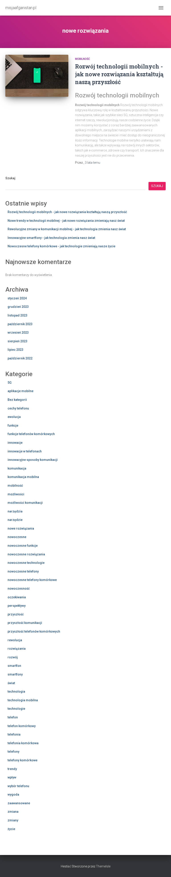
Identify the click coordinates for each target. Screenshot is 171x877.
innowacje (15, 442)
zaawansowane (19, 803)
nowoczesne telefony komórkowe (32, 580)
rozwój (13, 657)
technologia (16, 691)
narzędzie (15, 520)
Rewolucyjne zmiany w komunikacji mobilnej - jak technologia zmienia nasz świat (67, 229)
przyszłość (16, 614)
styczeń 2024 (17, 298)
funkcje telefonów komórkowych (31, 434)
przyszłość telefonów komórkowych (34, 631)
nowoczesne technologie (26, 563)
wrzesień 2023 (18, 332)
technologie (16, 708)
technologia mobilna (23, 700)
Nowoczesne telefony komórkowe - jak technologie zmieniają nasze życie (61, 246)
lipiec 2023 (15, 349)
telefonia (14, 734)
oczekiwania (17, 597)
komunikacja (17, 468)
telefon (13, 717)
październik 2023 (20, 324)
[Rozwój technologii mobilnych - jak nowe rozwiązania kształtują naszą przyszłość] (36, 76)
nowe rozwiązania (21, 528)
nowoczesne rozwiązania (26, 554)
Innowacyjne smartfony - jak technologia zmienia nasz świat (51, 238)
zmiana (13, 811)
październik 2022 (20, 358)
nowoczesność (19, 588)
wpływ (12, 777)
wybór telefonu (18, 786)
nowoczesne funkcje (23, 545)
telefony (13, 751)
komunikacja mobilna (23, 477)
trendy (12, 769)
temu (92, 162)
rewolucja (15, 640)
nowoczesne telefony (23, 571)
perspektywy (17, 605)
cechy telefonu (18, 408)
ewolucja (14, 417)
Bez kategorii (17, 399)
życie (11, 829)
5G (10, 382)
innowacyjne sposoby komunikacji (33, 460)
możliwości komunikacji (25, 502)
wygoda (13, 794)
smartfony (15, 674)
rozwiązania (17, 648)
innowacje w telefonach (25, 451)
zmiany (13, 820)
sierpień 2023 (17, 341)
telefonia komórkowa (23, 743)
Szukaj (10, 178)
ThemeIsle (103, 866)
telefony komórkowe (22, 760)
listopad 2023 (17, 315)
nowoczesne (17, 537)
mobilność (82, 58)
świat (11, 683)
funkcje (13, 425)
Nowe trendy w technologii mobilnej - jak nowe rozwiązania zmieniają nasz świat (66, 220)
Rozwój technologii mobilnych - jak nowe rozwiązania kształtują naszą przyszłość (119, 74)
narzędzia (15, 511)
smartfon (14, 665)
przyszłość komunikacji (25, 623)
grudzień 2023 (18, 306)
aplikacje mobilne (20, 391)
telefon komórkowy (22, 726)
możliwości (16, 494)
